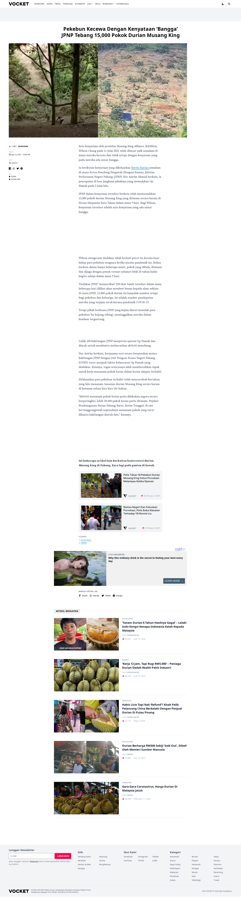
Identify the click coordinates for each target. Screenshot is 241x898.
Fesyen (195, 860)
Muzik (194, 872)
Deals (98, 4)
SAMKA (84, 543)
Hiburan (217, 864)
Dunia (172, 860)
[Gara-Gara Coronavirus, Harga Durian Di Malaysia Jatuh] (86, 798)
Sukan (49, 4)
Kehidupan (39, 4)
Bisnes (125, 660)
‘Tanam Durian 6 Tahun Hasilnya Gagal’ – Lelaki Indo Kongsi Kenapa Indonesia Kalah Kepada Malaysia (154, 626)
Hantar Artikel (84, 864)
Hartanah (196, 864)
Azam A (15, 163)
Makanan (127, 701)
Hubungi (103, 856)
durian (13, 176)
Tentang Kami (84, 856)
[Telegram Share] (22, 168)
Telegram (34, 861)
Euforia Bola (123, 4)
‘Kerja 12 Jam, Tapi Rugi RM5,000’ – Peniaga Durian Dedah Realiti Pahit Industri (151, 665)
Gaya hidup (175, 864)
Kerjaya (81, 868)
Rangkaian (108, 4)
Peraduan (174, 876)
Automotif (80, 4)
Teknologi (68, 4)
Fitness (217, 860)
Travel (58, 4)
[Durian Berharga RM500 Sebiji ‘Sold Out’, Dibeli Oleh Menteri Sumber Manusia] (86, 757)
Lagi (89, 4)
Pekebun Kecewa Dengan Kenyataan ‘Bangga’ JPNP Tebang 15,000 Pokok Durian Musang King (120, 32)
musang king (15, 179)
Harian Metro (86, 540)
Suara (216, 876)
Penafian (82, 860)
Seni (194, 876)
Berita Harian (140, 168)
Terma (102, 860)
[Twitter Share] (18, 168)
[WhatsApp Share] (14, 168)
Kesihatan (218, 868)
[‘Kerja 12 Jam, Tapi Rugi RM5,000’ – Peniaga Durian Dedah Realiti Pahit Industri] (86, 675)
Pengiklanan (105, 864)
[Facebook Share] (10, 168)
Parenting (218, 872)
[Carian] (229, 4)
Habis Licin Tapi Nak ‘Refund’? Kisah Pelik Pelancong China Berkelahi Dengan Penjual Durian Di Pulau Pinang (152, 708)
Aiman (130, 754)
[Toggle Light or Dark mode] (223, 4)
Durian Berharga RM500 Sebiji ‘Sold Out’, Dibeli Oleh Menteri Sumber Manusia (154, 747)
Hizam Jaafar (133, 635)
